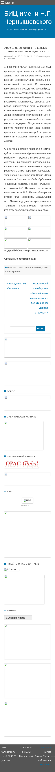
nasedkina (11, 56)
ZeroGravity (45, 747)
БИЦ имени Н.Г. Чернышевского (28, 17)
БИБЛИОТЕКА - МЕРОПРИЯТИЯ (24, 267)
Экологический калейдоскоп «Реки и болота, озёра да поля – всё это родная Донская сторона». (39, 298)
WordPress (45, 764)
